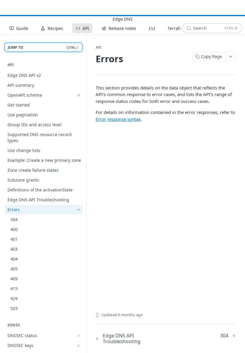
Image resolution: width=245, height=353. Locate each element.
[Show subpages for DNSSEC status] (78, 335)
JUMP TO (43, 47)
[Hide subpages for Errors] (78, 209)
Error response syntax (118, 119)
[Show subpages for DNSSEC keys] (78, 345)
